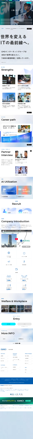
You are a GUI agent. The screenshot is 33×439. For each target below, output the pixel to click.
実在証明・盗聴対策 (2, 390)
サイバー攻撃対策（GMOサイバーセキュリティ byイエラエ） (10, 390)
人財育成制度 (26, 358)
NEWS (26, 369)
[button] (11, 26)
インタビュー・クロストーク (4, 368)
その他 (5, 408)
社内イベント (26, 363)
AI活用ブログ (14, 369)
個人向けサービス (2, 408)
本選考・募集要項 (15, 357)
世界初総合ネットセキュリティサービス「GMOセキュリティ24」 (6, 389)
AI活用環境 (14, 367)
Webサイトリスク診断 (20, 389)
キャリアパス (2, 370)
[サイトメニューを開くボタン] (32, 4)
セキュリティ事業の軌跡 (2, 391)
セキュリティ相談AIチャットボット (25, 389)
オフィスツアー (27, 360)
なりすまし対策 (26, 390)
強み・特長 (2, 360)
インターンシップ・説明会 (16, 360)
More (29, 28)
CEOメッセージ (3, 358)
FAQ (25, 372)
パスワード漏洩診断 (15, 389)
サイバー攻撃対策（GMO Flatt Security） (20, 390)
